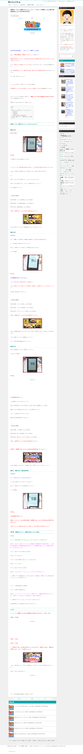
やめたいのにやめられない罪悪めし (67, 156)
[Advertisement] (32, 42)
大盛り (62, 180)
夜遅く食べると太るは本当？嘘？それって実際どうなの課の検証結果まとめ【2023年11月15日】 (30, 733)
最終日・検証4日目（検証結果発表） (20, 115)
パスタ (62, 171)
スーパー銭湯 (71, 165)
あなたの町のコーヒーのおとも (66, 139)
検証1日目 (15, 111)
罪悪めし (62, 191)
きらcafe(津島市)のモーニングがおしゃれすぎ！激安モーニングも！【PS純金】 (70, 71)
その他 (63, 147)
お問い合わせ (22, 4)
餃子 (67, 193)
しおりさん (63, 143)
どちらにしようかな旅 (69, 152)
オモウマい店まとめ (67, 160)
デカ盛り (69, 170)
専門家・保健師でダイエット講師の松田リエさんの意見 (22, 116)
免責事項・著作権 (30, 4)
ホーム (10, 4)
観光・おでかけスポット (70, 191)
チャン (72, 168)
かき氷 (72, 141)
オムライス (62, 158)
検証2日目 (15, 112)
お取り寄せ (67, 141)
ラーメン (68, 173)
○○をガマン (63, 137)
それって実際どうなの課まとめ (67, 149)
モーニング (68, 171)
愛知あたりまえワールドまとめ (67, 183)
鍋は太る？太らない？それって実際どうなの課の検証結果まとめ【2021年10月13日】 (28, 722)
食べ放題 (63, 193)
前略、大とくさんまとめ (67, 178)
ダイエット (64, 168)
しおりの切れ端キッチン (65, 145)
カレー (62, 162)
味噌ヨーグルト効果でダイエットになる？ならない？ (21, 110)
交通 (73, 173)
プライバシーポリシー (40, 4)
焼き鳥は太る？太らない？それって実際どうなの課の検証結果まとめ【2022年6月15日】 (29, 728)
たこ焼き (62, 152)
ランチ (62, 173)
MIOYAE (62, 133)
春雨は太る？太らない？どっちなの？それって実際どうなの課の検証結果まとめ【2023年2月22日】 (30, 717)
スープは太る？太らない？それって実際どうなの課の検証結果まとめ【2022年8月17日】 (29, 711)
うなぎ (62, 141)
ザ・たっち (63, 165)
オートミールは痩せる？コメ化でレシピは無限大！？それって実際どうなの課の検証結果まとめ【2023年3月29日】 (20, 740)
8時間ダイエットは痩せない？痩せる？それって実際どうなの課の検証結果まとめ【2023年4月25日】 (45, 740)
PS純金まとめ (66, 136)
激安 (62, 190)
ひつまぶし (62, 154)
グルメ (67, 162)
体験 (61, 175)
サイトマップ (15, 4)
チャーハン (62, 169)
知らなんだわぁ (14, 2)
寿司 (67, 180)
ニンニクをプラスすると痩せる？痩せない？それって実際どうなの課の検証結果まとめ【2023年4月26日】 (31, 706)
